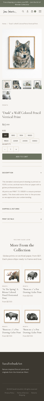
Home (4, 24)
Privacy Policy (9, 393)
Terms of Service (23, 393)
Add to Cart (22, 157)
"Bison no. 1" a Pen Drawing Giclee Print (32, 291)
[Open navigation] (40, 11)
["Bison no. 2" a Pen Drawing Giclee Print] (11, 314)
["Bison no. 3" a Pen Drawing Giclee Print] (32, 314)
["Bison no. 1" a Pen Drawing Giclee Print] (32, 273)
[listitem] (6, 84)
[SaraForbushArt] (9, 11)
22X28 (15, 141)
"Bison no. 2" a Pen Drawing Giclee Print (11, 331)
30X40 (34, 141)
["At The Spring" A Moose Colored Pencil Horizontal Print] (11, 273)
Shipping (22, 395)
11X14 (21, 135)
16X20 (30, 135)
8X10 (13, 135)
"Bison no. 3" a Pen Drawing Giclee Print (32, 331)
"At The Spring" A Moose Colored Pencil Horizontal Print (10, 294)
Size (4, 131)
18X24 (6, 141)
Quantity (6, 144)
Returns (34, 393)
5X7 (5, 135)
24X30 (25, 141)
